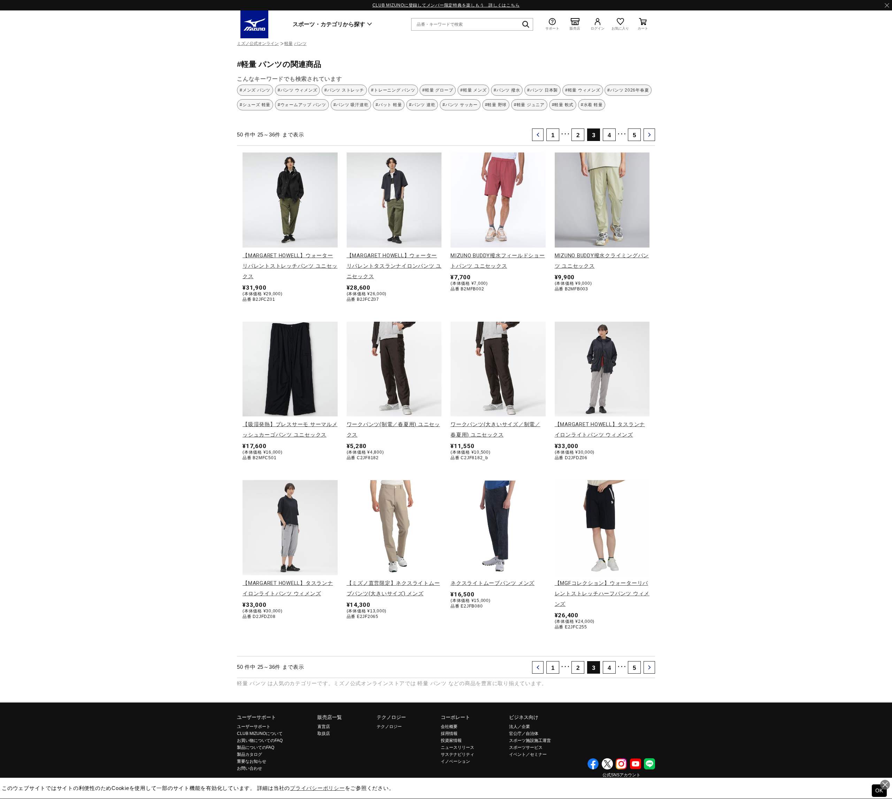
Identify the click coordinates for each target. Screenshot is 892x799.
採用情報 (449, 733)
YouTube (635, 763)
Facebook (593, 763)
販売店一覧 (329, 717)
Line (649, 763)
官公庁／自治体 (523, 733)
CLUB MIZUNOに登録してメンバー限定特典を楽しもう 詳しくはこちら (446, 5)
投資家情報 (451, 740)
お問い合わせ (249, 768)
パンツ (300, 43)
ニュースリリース (457, 747)
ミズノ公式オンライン (258, 43)
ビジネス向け (523, 717)
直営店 (323, 726)
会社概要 (449, 726)
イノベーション (455, 761)
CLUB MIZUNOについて (260, 733)
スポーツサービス (526, 747)
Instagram (621, 763)
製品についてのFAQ (255, 747)
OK (879, 790)
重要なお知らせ (251, 761)
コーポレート (455, 717)
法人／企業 (519, 726)
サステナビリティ (457, 754)
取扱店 (323, 733)
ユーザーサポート (256, 717)
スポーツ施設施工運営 (530, 740)
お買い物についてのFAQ (260, 740)
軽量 (288, 43)
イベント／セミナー (528, 754)
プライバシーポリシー (317, 788)
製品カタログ (249, 754)
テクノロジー (391, 717)
